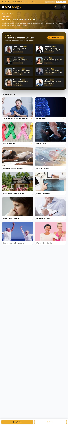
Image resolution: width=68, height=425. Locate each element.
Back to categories (9, 13)
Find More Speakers (55, 37)
